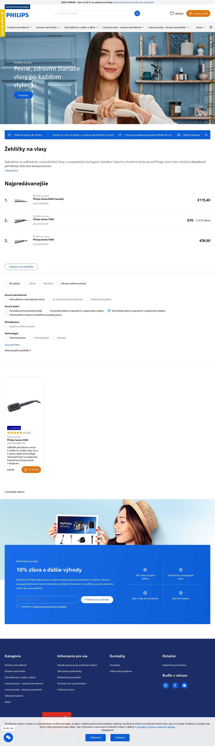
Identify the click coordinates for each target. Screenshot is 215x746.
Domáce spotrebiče (15, 671)
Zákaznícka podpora (121, 671)
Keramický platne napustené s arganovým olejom (138, 310)
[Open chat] (8, 737)
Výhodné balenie (14, 695)
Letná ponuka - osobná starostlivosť (24, 683)
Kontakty (115, 664)
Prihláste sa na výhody (97, 599)
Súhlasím (120, 737)
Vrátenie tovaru (65, 689)
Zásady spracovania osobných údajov (77, 664)
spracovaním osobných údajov (50, 606)
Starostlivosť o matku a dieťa (20, 677)
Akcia (33, 283)
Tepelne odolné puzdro (22, 326)
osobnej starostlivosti (123, 2)
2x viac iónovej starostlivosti (67, 299)
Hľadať (137, 13)
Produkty (23, 95)
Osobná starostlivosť (15, 664)
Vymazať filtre (12, 344)
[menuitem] (19, 27)
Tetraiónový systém (101, 299)
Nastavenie (107, 730)
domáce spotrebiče (144, 2)
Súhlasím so (44, 606)
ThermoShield (41, 337)
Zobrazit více (11, 170)
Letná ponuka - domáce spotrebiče (23, 689)
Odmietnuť (95, 737)
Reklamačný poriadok (69, 677)
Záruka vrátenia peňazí (73, 283)
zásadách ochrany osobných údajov (156, 726)
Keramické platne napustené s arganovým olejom (77, 310)
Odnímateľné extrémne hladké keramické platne (35, 314)
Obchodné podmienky (69, 671)
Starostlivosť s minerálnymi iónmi (27, 299)
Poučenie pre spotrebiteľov (71, 683)
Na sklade (14, 283)
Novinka (48, 283)
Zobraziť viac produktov (21, 267)
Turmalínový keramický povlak (25, 310)
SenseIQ (61, 337)
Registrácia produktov (174, 664)
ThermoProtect (17, 337)
